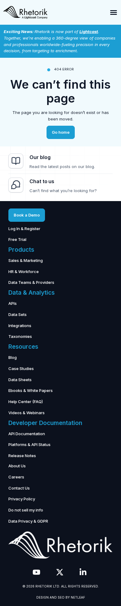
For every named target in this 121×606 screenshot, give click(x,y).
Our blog (39, 157)
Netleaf (78, 597)
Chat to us (41, 181)
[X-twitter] (59, 572)
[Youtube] (36, 572)
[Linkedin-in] (83, 572)
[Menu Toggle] (113, 12)
